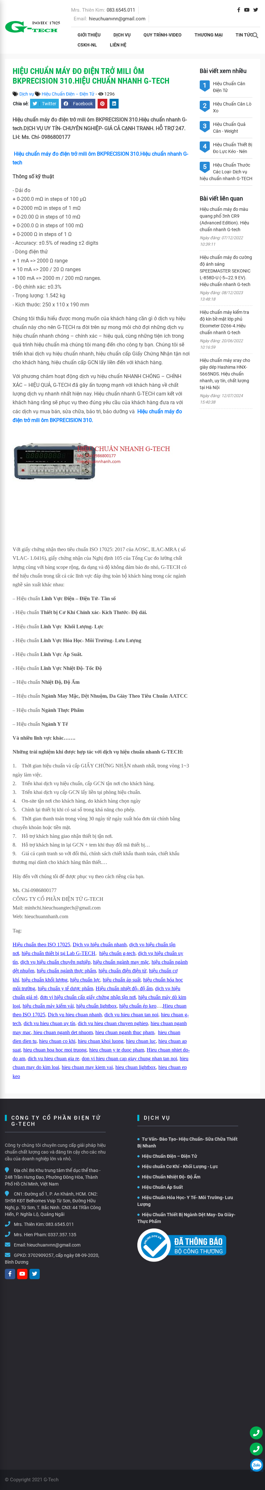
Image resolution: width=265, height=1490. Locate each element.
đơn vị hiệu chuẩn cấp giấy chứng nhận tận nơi (88, 997)
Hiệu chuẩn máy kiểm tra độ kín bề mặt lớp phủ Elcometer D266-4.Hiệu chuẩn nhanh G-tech (224, 322)
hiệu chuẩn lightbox (96, 1006)
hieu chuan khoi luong (100, 1041)
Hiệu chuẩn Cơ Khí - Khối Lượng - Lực (180, 1166)
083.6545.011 (121, 10)
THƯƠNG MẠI (209, 34)
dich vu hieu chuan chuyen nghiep (113, 1023)
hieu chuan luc (141, 1041)
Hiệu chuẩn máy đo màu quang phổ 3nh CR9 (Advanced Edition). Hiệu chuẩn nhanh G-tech (224, 219)
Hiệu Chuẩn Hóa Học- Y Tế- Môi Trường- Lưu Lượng (185, 1201)
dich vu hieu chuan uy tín (49, 1023)
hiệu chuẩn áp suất (122, 979)
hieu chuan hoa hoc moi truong (55, 1050)
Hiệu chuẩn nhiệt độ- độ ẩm (124, 988)
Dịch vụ (122, 34)
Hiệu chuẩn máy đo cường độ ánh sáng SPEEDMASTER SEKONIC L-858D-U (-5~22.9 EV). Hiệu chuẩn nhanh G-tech (226, 271)
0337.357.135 (62, 1234)
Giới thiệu (89, 34)
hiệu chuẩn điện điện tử (122, 970)
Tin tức (244, 34)
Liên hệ (118, 44)
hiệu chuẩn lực (85, 979)
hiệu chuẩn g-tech (117, 953)
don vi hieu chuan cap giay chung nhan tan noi (129, 1058)
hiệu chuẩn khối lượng (45, 979)
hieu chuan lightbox (135, 1067)
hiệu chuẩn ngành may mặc (121, 962)
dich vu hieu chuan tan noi (131, 1014)
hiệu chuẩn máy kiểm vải (48, 1006)
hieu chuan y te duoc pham (116, 1050)
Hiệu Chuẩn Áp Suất (162, 1187)
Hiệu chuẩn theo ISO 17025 (41, 944)
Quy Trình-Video (162, 34)
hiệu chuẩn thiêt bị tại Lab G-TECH (58, 953)
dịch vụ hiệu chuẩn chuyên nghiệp (55, 962)
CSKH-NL (87, 44)
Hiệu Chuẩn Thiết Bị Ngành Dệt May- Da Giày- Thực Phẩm (186, 1218)
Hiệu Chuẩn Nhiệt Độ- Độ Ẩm (171, 1176)
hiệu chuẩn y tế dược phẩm (65, 988)
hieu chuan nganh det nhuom (62, 1032)
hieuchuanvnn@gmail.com (117, 19)
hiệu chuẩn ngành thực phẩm (66, 970)
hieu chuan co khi (57, 1041)
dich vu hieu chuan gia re (53, 1058)
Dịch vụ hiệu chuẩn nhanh (100, 944)
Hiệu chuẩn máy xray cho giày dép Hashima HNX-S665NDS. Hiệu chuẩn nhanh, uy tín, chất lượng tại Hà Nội (225, 374)
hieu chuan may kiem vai (87, 1067)
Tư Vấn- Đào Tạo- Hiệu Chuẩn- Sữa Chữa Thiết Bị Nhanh (187, 1142)
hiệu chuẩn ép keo (137, 1006)
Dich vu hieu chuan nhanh (75, 1014)
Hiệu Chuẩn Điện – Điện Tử (68, 94)
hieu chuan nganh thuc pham (124, 1032)
